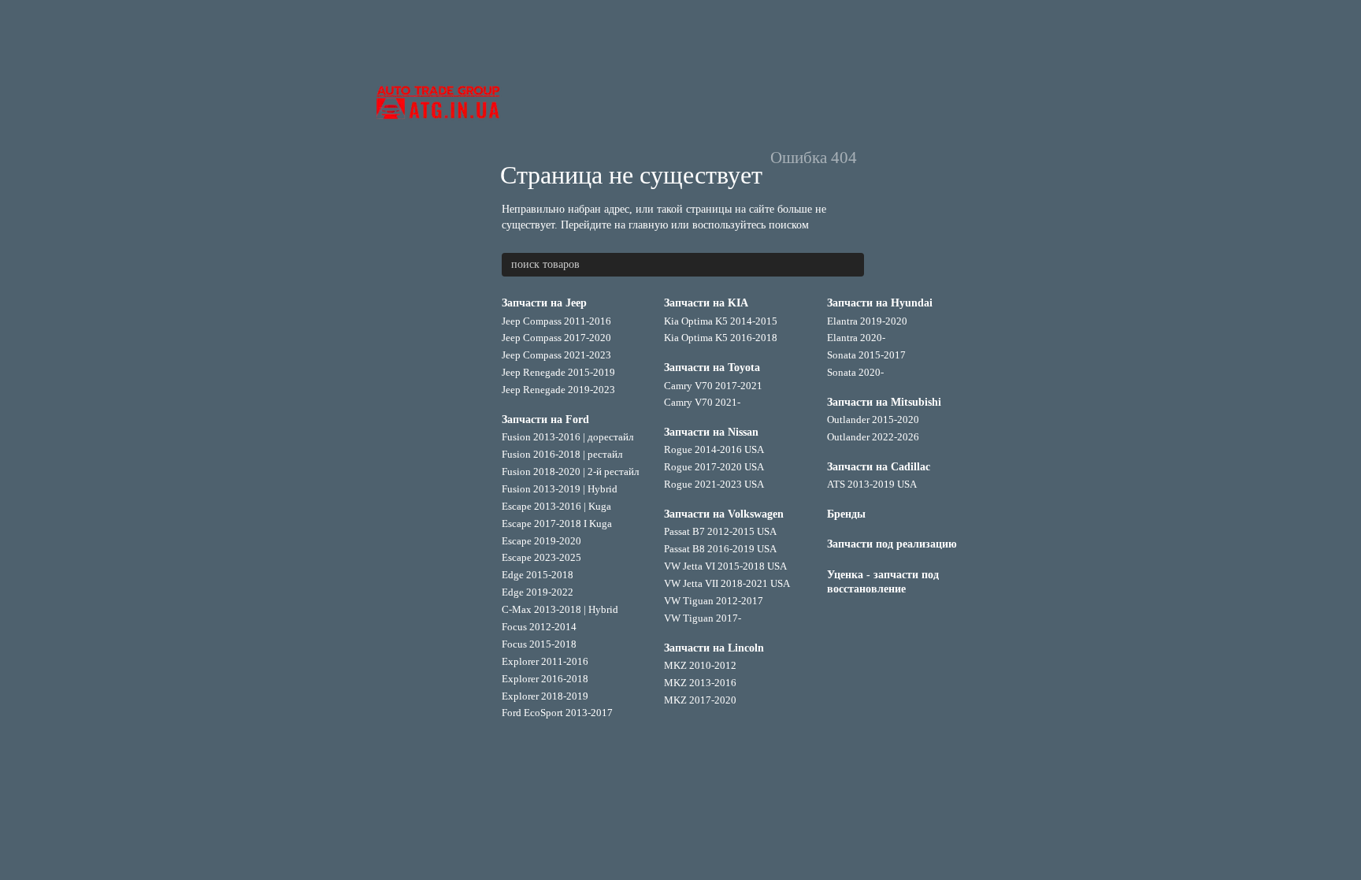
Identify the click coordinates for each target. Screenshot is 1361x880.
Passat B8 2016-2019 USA (720, 549)
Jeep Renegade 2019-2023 (558, 389)
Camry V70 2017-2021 (713, 386)
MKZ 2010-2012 (700, 665)
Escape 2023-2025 (541, 557)
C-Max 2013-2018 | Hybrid (560, 609)
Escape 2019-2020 (541, 541)
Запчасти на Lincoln (714, 648)
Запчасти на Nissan (711, 432)
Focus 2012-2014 (539, 627)
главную (648, 225)
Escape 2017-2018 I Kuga (557, 523)
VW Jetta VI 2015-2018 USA (725, 566)
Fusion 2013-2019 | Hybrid (559, 489)
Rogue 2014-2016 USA (714, 449)
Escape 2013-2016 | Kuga (556, 506)
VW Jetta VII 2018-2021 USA (727, 583)
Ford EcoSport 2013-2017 (557, 712)
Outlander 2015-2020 (873, 419)
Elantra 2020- (856, 337)
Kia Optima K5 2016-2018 (720, 337)
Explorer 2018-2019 (545, 696)
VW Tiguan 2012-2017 (713, 601)
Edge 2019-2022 (537, 592)
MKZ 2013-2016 (700, 683)
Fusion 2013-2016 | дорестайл (567, 437)
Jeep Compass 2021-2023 (556, 355)
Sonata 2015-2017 (866, 355)
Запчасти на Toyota (712, 367)
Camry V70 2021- (702, 402)
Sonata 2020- (855, 372)
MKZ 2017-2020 (700, 700)
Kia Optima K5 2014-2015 (720, 321)
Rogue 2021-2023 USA (714, 484)
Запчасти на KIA (706, 303)
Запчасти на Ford (545, 419)
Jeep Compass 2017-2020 (556, 337)
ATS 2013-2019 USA (872, 484)
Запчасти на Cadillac (878, 467)
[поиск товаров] (851, 265)
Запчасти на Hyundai (880, 303)
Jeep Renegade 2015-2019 (558, 372)
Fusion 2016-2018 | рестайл (562, 454)
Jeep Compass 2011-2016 (556, 321)
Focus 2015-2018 (539, 644)
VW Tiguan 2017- (702, 618)
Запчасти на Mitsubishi (884, 402)
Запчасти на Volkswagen (724, 514)
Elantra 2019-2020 (867, 321)
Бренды (846, 514)
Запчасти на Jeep (544, 303)
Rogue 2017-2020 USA (714, 467)
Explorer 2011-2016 (545, 661)
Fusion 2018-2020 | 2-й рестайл (570, 471)
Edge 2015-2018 (537, 575)
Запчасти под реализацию (892, 544)
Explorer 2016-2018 (545, 679)
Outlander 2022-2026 (873, 437)
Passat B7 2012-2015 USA (720, 531)
